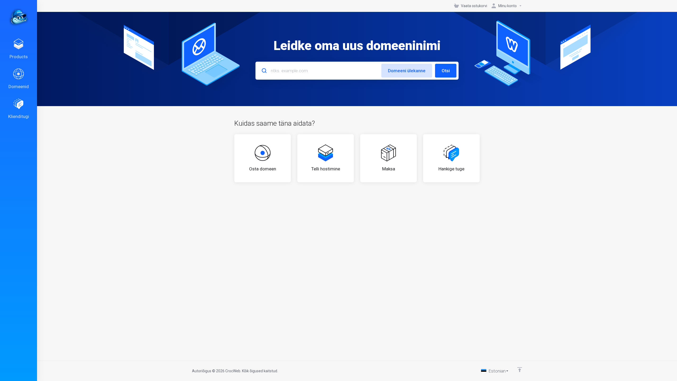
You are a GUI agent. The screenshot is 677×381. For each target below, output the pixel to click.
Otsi (446, 70)
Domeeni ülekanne (407, 70)
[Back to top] (519, 369)
